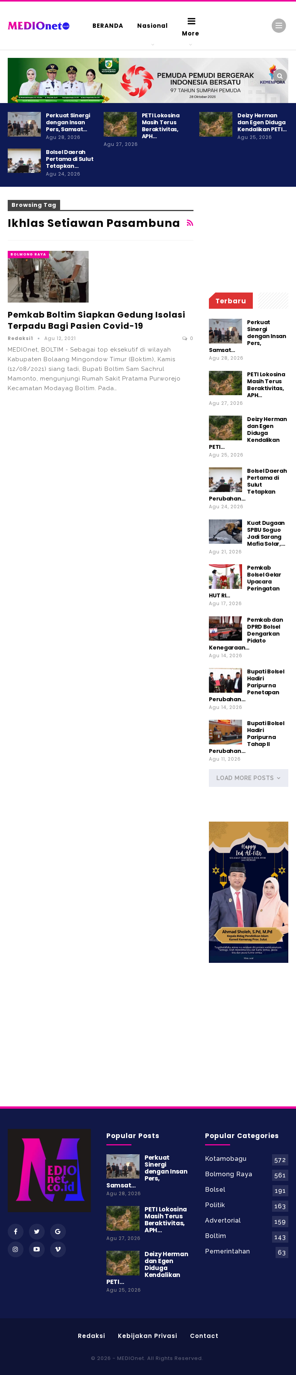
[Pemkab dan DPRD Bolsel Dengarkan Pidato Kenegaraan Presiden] (225, 628)
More (190, 33)
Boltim (215, 1236)
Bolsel (215, 1189)
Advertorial (223, 1220)
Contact (204, 1336)
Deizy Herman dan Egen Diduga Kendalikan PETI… (261, 122)
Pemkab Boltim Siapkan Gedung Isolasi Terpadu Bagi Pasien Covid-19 (96, 320)
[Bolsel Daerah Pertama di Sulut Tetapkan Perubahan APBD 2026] (24, 161)
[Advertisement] (248, 238)
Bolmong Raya (28, 254)
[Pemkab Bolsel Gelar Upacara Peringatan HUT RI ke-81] (225, 576)
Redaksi (91, 1336)
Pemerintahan (227, 1251)
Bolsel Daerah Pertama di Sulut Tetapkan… (69, 159)
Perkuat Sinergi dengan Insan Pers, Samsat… (68, 122)
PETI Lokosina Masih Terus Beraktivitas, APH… (161, 126)
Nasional (152, 26)
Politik (215, 1205)
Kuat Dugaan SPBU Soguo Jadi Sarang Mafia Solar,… (266, 533)
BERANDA (107, 26)
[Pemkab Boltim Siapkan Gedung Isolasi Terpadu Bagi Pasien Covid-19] (48, 277)
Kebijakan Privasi (147, 1336)
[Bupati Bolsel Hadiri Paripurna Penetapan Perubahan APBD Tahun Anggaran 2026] (225, 680)
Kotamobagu (226, 1158)
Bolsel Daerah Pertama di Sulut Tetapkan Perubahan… (248, 484)
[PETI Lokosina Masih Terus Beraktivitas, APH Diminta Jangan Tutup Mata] (120, 124)
